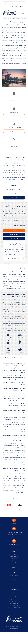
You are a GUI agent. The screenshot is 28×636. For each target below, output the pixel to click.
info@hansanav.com (14, 544)
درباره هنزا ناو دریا (14, 575)
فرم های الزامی (14, 146)
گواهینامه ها (14, 577)
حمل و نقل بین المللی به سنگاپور (9, 18)
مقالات (14, 116)
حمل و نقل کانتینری (14, 556)
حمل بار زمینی (14, 563)
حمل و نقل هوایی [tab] (14, 234)
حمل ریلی (14, 567)
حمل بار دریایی (14, 560)
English (22, 6)
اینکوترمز (14, 131)
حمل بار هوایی (14, 558)
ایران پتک (21, 509)
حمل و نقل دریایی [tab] (14, 230)
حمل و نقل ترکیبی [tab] (14, 238)
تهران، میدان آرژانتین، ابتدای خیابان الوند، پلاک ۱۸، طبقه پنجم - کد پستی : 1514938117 (14, 534)
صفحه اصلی (23, 18)
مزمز (9, 509)
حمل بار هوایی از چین (14, 603)
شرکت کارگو (14, 595)
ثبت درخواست (14, 100)
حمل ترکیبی (14, 565)
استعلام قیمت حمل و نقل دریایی (14, 607)
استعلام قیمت (14, 580)
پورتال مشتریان (14, 6)
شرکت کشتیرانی (14, 592)
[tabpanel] (14, 251)
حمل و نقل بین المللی (14, 554)
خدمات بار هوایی (14, 599)
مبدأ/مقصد (18, 18)
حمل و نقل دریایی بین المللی (14, 258)
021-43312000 (7, 6)
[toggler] (23, 13)
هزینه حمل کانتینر (14, 605)
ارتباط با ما (14, 582)
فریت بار (14, 597)
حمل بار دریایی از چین (14, 601)
